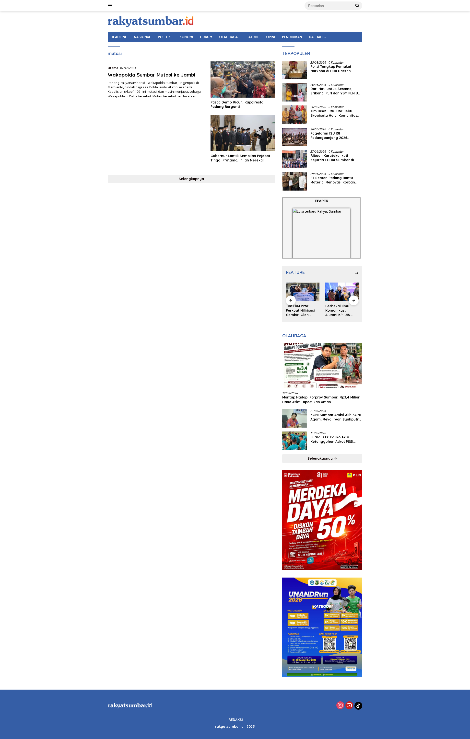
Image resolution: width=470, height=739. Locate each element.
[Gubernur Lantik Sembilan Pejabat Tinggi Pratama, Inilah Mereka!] (243, 133)
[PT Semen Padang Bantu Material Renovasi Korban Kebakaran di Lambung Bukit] (294, 181)
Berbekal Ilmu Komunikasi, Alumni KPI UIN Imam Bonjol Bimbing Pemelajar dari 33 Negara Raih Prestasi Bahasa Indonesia (302, 310)
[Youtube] (349, 705)
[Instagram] (340, 705)
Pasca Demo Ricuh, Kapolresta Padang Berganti (237, 104)
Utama (113, 68)
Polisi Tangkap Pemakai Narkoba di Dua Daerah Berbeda (330, 68)
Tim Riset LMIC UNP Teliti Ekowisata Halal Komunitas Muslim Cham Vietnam (333, 113)
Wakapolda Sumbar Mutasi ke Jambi (151, 75)
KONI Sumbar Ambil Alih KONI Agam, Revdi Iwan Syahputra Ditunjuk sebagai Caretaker (335, 417)
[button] (357, 5)
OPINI (270, 37)
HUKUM (206, 37)
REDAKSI (235, 719)
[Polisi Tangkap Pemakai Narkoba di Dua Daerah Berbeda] (294, 70)
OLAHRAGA (228, 37)
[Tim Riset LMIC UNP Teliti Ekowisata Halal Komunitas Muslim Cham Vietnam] (294, 114)
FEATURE (252, 37)
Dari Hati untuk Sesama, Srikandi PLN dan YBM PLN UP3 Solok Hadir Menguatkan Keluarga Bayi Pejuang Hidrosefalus (336, 91)
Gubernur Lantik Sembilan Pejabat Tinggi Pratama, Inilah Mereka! (240, 158)
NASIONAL (142, 37)
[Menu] (111, 5)
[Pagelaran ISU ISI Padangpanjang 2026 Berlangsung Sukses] (294, 137)
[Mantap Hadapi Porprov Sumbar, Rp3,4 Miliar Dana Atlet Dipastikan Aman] (322, 365)
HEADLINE (119, 37)
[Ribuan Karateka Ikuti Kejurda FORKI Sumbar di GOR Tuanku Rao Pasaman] (294, 159)
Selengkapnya (191, 179)
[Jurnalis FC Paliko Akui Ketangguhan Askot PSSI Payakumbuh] (294, 441)
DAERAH (316, 37)
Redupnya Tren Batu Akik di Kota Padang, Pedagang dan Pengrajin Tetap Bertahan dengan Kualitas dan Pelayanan (341, 310)
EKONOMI (185, 37)
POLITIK (164, 37)
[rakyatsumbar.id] (150, 21)
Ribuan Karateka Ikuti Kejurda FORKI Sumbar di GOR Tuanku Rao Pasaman (333, 157)
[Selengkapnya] (357, 273)
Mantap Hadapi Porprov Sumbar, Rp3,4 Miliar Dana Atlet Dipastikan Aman (321, 399)
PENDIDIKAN (292, 37)
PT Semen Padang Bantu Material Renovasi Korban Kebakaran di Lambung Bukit (335, 180)
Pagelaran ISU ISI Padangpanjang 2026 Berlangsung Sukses (329, 135)
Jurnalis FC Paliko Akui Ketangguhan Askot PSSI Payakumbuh (331, 439)
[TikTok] (358, 706)
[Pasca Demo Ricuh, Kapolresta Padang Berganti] (243, 79)
